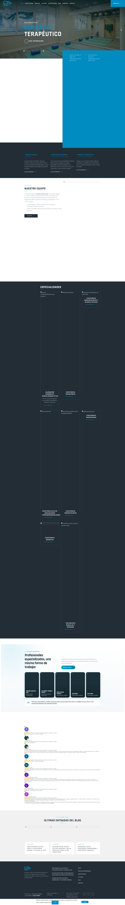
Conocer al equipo (67, 667)
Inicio (22, 3)
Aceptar (85, 901)
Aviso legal (34, 893)
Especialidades (29, 3)
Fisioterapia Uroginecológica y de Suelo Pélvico (91, 300)
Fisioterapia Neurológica (70, 393)
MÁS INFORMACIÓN (48, 405)
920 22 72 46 (91, 60)
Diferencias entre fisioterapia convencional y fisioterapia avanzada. (88, 848)
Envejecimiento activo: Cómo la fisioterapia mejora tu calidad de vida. (36, 848)
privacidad (39, 893)
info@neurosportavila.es (75, 59)
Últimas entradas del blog (62, 820)
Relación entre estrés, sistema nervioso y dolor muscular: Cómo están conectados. (61, 849)
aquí (55, 902)
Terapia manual (31, 155)
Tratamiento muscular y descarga (70, 625)
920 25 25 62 (73, 60)
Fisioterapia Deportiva (49, 539)
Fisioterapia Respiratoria (91, 416)
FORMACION (65, 3)
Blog (59, 3)
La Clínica (44, 3)
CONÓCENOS (33, 44)
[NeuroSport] (7, 3)
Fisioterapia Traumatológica (70, 512)
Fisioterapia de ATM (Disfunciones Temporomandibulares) (51, 513)
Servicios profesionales (84, 871)
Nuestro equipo (52, 3)
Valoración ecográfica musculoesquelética (50, 394)
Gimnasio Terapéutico (85, 155)
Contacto (72, 3)
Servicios (37, 3)
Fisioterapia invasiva (59, 155)
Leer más (52, 803)
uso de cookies (28, 895)
